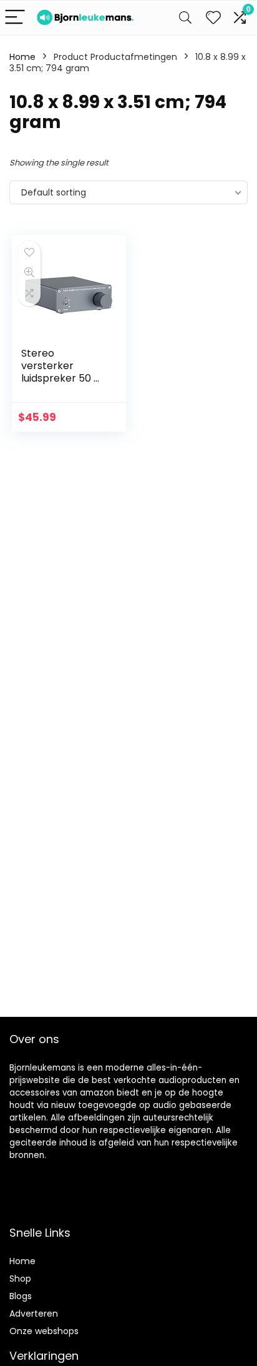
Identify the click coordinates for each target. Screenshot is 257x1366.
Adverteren (33, 1313)
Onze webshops (44, 1331)
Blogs (20, 1296)
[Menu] (15, 17)
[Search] (185, 17)
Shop (20, 1278)
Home (22, 57)
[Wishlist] (213, 18)
